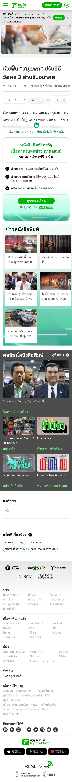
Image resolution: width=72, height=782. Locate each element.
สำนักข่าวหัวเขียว (48, 449)
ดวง (30, 629)
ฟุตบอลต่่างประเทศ (13, 653)
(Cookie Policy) (14, 21)
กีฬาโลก (32, 657)
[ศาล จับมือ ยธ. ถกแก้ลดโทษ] (55, 244)
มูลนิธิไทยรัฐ (60, 692)
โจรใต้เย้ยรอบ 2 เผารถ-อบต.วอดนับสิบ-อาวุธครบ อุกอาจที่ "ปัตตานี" (55, 298)
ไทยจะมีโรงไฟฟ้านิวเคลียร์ (51, 476)
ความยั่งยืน (9, 610)
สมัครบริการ (53, 5)
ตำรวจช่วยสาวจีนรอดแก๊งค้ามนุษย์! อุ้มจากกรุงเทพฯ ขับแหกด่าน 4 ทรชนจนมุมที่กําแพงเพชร (21, 334)
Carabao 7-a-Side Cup (42, 662)
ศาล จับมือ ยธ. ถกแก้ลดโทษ (55, 260)
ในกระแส (54, 596)
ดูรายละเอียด (36, 201)
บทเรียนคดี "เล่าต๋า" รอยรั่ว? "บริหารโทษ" (18, 441)
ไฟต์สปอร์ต (9, 657)
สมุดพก (9, 543)
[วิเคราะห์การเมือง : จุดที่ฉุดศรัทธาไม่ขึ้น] (36, 379)
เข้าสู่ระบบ (45, 207)
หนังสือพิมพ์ (37, 86)
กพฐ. (21, 543)
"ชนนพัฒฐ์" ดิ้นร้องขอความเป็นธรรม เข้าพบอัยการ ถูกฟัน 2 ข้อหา (20, 298)
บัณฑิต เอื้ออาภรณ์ (14, 550)
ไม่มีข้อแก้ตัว (44, 439)
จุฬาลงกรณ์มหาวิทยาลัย (41, 550)
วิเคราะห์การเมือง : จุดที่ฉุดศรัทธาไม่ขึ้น (24, 402)
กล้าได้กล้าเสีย (12, 486)
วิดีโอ (31, 634)
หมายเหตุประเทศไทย (50, 486)
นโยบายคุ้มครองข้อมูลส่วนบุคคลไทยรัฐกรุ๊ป (26, 701)
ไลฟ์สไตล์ (8, 638)
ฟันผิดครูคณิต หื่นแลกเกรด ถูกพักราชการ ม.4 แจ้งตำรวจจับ (21, 260)
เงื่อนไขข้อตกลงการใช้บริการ (18, 706)
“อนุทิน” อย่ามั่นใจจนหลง (16, 476)
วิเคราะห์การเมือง (14, 412)
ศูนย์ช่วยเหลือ (39, 697)
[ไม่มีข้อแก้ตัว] (53, 426)
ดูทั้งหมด (58, 355)
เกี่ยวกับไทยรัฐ (42, 692)
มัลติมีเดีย (33, 638)
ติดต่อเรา (42, 706)
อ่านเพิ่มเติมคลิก (31, 18)
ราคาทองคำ (55, 605)
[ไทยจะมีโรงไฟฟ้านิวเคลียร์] (53, 464)
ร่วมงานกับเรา (23, 692)
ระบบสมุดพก (36, 543)
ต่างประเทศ (55, 600)
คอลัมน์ (55, 624)
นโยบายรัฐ (33, 600)
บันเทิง (6, 629)
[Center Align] (68, 17)
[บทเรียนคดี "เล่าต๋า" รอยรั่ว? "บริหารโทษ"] (19, 426)
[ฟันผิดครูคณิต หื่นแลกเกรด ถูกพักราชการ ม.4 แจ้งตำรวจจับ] (21, 244)
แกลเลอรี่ (8, 662)
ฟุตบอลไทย (34, 653)
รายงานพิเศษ (10, 624)
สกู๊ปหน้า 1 (9, 449)
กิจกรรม (7, 692)
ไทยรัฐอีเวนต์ (11, 677)
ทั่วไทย (49, 86)
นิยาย (6, 634)
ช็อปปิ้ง (7, 672)
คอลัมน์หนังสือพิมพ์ (21, 355)
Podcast (56, 634)
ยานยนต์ (32, 605)
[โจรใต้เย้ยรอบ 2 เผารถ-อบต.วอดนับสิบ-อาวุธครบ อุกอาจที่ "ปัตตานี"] (55, 281)
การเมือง (8, 600)
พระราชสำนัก (10, 596)
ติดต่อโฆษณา (57, 706)
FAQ (26, 697)
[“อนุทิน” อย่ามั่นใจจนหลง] (19, 464)
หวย (53, 629)
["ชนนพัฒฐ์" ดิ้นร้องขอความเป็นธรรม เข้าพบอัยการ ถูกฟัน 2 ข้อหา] (21, 281)
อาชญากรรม (10, 605)
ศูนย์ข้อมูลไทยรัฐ (12, 697)
